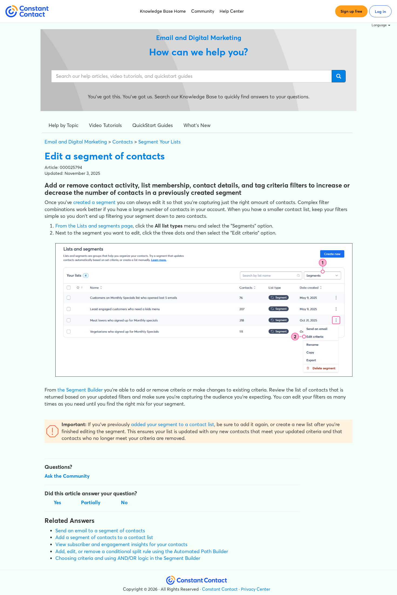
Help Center (232, 11)
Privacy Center (255, 589)
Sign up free (351, 11)
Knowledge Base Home (163, 11)
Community (202, 11)
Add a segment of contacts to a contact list (104, 537)
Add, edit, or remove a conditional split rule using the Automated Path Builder (141, 551)
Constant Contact (220, 589)
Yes (57, 502)
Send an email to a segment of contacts (100, 530)
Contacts (122, 142)
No (124, 502)
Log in (380, 11)
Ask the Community (67, 476)
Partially (90, 502)
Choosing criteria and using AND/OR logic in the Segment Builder (127, 558)
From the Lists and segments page (94, 226)
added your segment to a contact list (172, 424)
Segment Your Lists (159, 142)
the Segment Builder (80, 390)
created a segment (94, 202)
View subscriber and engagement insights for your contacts (121, 544)
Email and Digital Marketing (76, 142)
